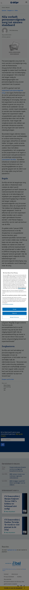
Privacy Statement (22, 288)
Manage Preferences (14, 317)
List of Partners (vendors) (7, 304)
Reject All (14, 313)
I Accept (14, 309)
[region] (14, 295)
